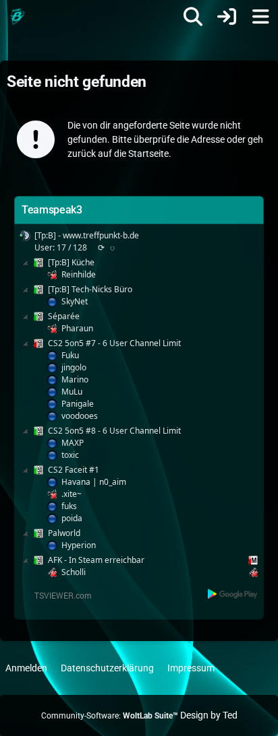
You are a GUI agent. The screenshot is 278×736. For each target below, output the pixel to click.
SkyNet (74, 301)
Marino (74, 379)
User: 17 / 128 (60, 247)
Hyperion (78, 545)
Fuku (70, 355)
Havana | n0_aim (93, 482)
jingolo (73, 367)
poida (71, 518)
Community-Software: (109, 716)
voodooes (79, 416)
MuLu (71, 391)
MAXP (72, 442)
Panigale (77, 403)
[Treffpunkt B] (17, 16)
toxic (70, 455)
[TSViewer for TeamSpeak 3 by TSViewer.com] (57, 594)
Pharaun (77, 328)
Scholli (73, 572)
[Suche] (192, 16)
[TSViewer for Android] (233, 593)
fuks (69, 506)
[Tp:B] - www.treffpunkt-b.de (86, 235)
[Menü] (260, 16)
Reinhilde (78, 274)
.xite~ (71, 494)
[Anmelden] (226, 17)
